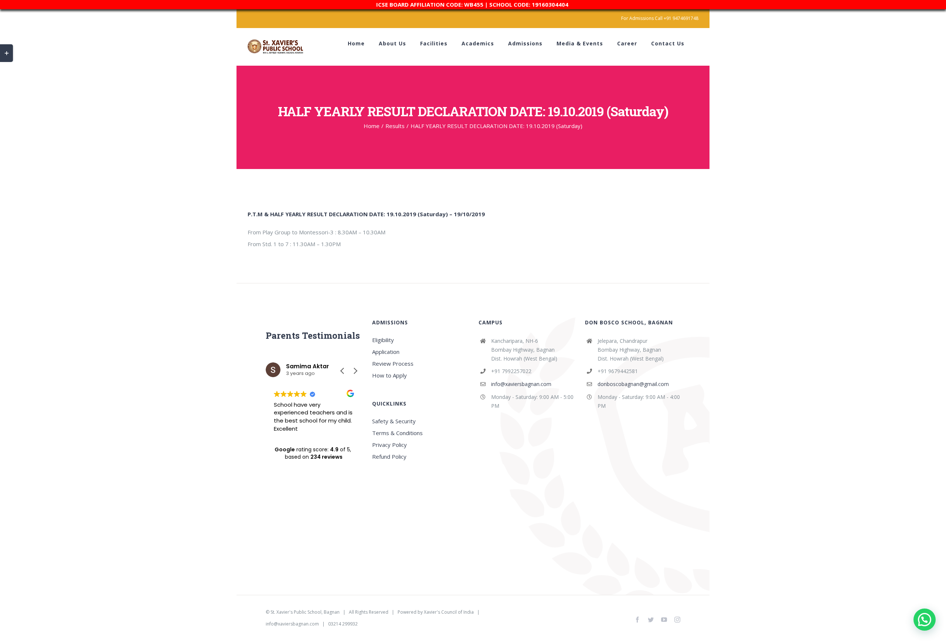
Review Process (393, 363)
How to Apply (389, 375)
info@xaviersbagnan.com (521, 383)
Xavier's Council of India (449, 612)
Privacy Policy (389, 444)
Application (385, 351)
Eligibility (383, 340)
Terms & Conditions (397, 433)
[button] (355, 370)
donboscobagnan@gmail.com (633, 383)
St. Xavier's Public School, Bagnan (305, 612)
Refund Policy (389, 456)
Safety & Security (394, 421)
